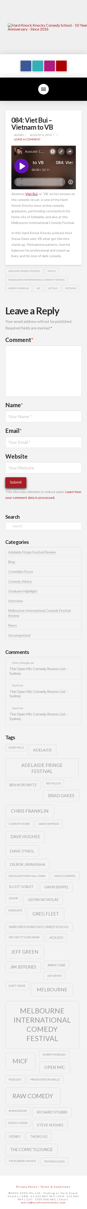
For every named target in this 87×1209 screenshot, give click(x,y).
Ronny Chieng (18, 1122)
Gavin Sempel (56, 887)
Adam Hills (16, 747)
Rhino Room (18, 1111)
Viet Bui (53, 288)
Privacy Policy (26, 1186)
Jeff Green (24, 951)
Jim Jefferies (23, 967)
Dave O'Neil (22, 851)
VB (38, 288)
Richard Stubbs (52, 1112)
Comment (19, 339)
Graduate (15, 910)
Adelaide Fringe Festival (24, 271)
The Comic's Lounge (31, 1149)
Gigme (13, 898)
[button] (43, 89)
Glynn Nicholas (43, 899)
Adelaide (42, 750)
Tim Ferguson (54, 1161)
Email (13, 430)
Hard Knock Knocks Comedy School (39, 927)
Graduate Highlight (22, 591)
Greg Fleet (45, 913)
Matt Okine (17, 985)
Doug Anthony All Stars (27, 876)
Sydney (15, 1136)
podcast (15, 1079)
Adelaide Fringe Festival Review (32, 552)
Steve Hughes (50, 1125)
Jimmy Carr (56, 965)
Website (16, 456)
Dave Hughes (25, 836)
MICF (20, 1061)
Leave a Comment (27, 139)
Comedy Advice (20, 581)
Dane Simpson (49, 824)
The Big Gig (39, 1136)
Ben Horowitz (22, 785)
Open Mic (54, 1067)
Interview (15, 601)
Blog (11, 562)
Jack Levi (56, 937)
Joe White (54, 976)
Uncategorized (19, 635)
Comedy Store (19, 824)
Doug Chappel (65, 876)
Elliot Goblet (21, 887)
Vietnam (70, 288)
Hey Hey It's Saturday (24, 937)
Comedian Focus (20, 571)
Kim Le (52, 271)
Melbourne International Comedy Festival (36, 279)
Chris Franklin (30, 811)
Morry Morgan (18, 288)
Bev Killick (53, 783)
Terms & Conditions (56, 1186)
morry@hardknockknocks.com (43, 1202)
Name (14, 404)
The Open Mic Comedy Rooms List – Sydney (38, 671)
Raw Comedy (33, 1095)
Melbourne (52, 989)
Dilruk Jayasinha (27, 864)
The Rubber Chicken (22, 1160)
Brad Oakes (61, 795)
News (12, 625)
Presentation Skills (45, 1079)
